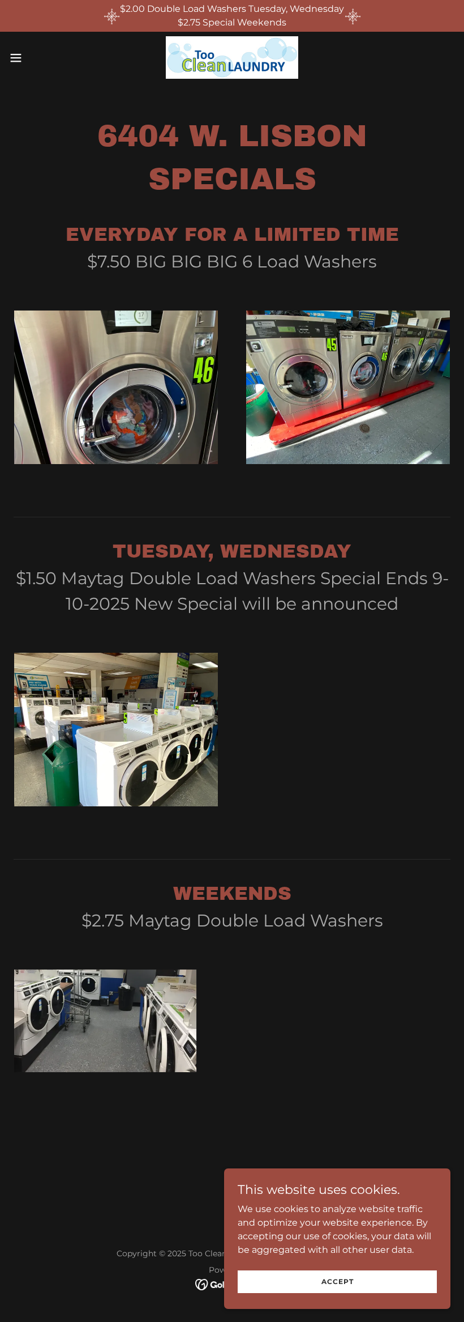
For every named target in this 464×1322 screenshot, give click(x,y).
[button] (39, 57)
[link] (232, 57)
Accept (337, 1281)
